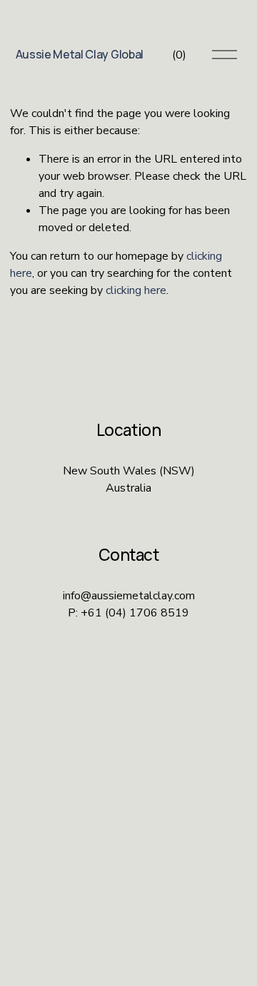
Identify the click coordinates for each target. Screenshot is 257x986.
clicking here (136, 290)
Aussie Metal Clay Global (79, 54)
